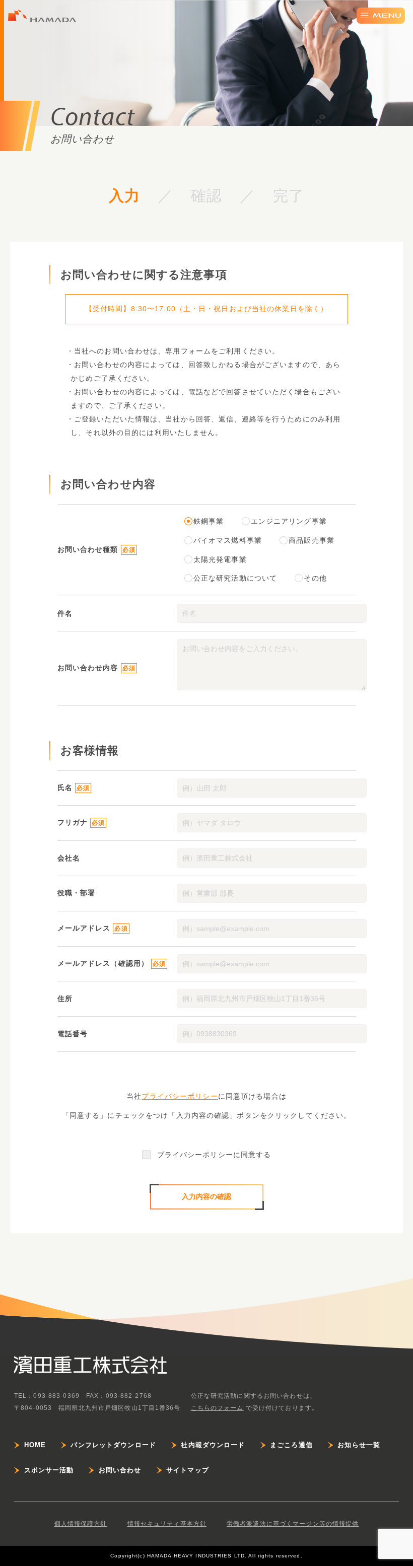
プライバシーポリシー (180, 1096)
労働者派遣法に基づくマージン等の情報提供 (293, 1523)
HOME (35, 1445)
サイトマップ (187, 1470)
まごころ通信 (291, 1445)
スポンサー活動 (49, 1470)
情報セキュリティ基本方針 (166, 1523)
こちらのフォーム (217, 1407)
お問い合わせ (120, 1470)
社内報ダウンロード (213, 1445)
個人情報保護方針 (80, 1523)
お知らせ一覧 (358, 1445)
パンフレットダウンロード (113, 1445)
